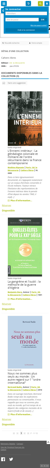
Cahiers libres (27, 170)
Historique (28, 3)
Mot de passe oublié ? (39, 25)
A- (42, 466)
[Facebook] (3, 459)
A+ (47, 466)
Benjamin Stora (15, 292)
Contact (20, 443)
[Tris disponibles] (4, 83)
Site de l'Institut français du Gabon (12, 448)
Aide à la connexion (26, 30)
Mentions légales (8, 443)
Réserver (6, 205)
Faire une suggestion (17, 83)
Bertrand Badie (15, 387)
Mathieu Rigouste (16, 167)
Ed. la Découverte (17, 63)
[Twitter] (11, 459)
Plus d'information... (21, 200)
